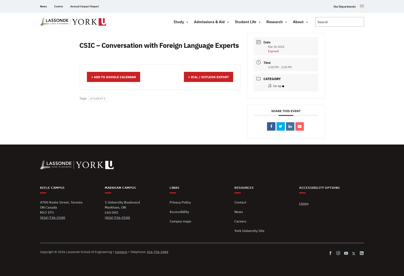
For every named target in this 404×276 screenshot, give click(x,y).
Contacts (121, 252)
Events (58, 6)
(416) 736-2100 (52, 218)
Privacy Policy (180, 202)
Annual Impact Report (84, 6)
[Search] (339, 22)
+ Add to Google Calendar (113, 77)
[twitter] (354, 253)
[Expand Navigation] (187, 22)
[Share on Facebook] (271, 126)
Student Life (245, 21)
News (43, 6)
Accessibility (179, 212)
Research (274, 21)
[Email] (299, 126)
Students (97, 98)
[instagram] (338, 253)
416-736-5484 (157, 252)
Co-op (277, 86)
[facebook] (331, 253)
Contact (240, 202)
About (298, 21)
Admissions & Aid (209, 21)
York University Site (249, 231)
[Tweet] (280, 126)
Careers (240, 221)
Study (179, 21)
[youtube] (346, 253)
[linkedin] (361, 253)
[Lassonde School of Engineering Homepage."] (73, 21)
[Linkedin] (290, 126)
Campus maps (180, 221)
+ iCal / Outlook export (208, 77)
